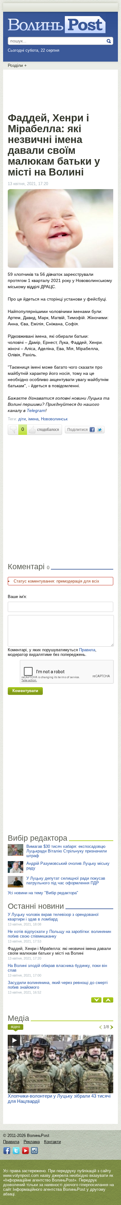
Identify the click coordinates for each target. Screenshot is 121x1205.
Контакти (52, 1141)
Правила (87, 650)
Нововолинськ (54, 419)
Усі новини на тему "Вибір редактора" (43, 893)
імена (33, 419)
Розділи (17, 65)
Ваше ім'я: (17, 596)
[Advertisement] (60, 89)
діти (22, 419)
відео (15, 1027)
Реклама (32, 1141)
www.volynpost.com (21, 1175)
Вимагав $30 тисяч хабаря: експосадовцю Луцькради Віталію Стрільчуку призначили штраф (66, 851)
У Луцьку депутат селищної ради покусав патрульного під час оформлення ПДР (65, 880)
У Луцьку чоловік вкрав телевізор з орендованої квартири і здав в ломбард (53, 916)
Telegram (36, 410)
